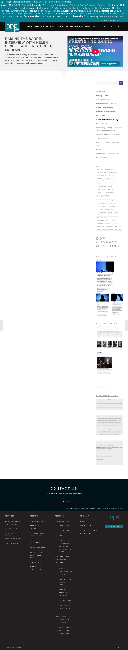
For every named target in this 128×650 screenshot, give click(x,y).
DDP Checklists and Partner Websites (62, 559)
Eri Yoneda (110, 186)
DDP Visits (100, 115)
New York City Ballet (102, 212)
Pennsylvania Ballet (113, 217)
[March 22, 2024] (1, 325)
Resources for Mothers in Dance (64, 582)
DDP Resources (62, 521)
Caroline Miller (109, 178)
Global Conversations (104, 107)
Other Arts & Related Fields (107, 153)
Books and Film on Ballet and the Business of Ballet (65, 632)
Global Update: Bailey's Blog (107, 119)
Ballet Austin (106, 256)
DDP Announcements (104, 157)
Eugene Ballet (107, 323)
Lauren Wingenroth (112, 206)
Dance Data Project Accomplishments (13, 536)
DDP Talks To (101, 123)
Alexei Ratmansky (101, 175)
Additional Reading (64, 616)
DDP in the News (12, 543)
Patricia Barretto (101, 217)
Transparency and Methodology (38, 535)
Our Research (36, 521)
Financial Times (101, 189)
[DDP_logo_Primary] (12, 27)
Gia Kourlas (100, 192)
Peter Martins (100, 220)
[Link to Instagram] (121, 26)
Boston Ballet (107, 395)
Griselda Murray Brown (103, 195)
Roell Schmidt (100, 226)
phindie (108, 220)
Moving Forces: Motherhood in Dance (37, 555)
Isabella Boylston (101, 203)
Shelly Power (109, 226)
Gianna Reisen (109, 192)
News (98, 149)
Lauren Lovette (101, 206)
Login (121, 21)
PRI (113, 220)
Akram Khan (100, 169)
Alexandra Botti (112, 172)
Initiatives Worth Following (106, 104)
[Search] (111, 26)
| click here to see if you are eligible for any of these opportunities (36, 2)
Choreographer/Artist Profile (107, 134)
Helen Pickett (111, 200)
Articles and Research (63, 621)
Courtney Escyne (115, 181)
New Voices (103, 138)
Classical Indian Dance (103, 181)
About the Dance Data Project (12, 523)
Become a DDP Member (108, 21)
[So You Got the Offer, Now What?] (126, 325)
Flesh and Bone (111, 189)
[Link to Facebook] (118, 26)
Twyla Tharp (118, 229)
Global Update (64, 525)
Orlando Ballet (106, 215)
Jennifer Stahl (111, 203)
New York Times (113, 212)
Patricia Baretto (116, 215)
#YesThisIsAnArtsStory (105, 111)
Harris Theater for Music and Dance (106, 198)
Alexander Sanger (101, 172)
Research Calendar (34, 527)
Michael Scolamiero (110, 209)
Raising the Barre (103, 100)
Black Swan (100, 178)
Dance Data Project (111, 183)
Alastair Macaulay (109, 169)
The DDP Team (11, 528)
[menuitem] (108, 20)
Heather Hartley (101, 200)
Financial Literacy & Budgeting (62, 592)
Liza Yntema (100, 209)
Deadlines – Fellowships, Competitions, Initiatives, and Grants (64, 546)
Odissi (98, 215)
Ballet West (111, 175)
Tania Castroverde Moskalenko (105, 229)
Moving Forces (102, 96)
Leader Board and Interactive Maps (65, 533)
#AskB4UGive (85, 526)
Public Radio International (103, 223)
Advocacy (84, 521)
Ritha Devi (115, 223)
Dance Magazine (101, 186)
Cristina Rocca (101, 183)
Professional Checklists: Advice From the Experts (65, 570)
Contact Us (64, 501)
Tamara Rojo (117, 226)
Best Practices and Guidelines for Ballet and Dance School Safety (64, 606)
